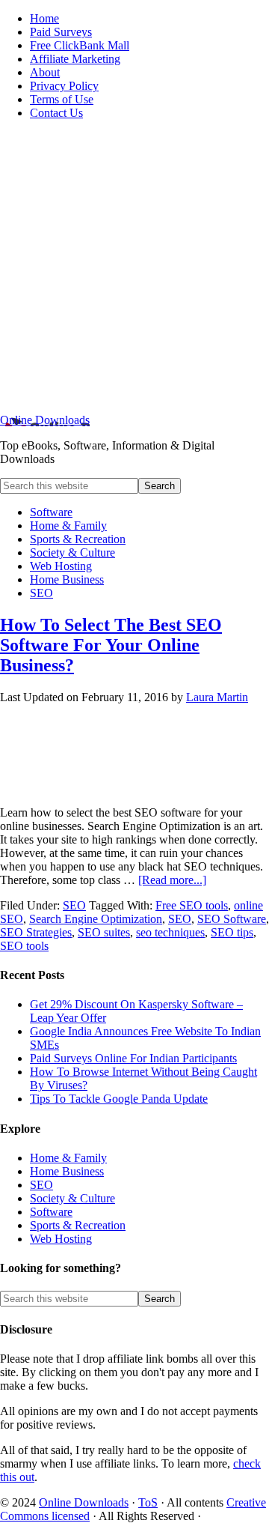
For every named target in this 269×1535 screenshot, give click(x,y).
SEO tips (232, 932)
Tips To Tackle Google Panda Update (119, 1098)
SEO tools (24, 945)
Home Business (67, 1171)
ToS (148, 1502)
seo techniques (170, 932)
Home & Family (68, 1157)
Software (51, 1211)
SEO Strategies (36, 932)
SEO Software (231, 918)
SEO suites (104, 932)
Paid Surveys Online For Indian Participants (133, 1058)
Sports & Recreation (78, 1225)
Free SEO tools (191, 905)
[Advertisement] (134, 267)
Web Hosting (61, 1238)
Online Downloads (45, 420)
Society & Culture (72, 1198)
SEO (74, 905)
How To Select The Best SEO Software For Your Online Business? (111, 645)
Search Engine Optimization (95, 918)
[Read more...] (172, 880)
